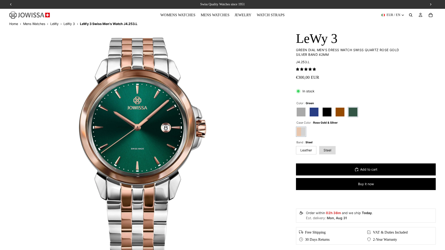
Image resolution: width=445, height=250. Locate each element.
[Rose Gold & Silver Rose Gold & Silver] (301, 132)
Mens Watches (34, 24)
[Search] (411, 15)
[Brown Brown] (340, 112)
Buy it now (366, 184)
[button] (306, 69)
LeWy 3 (69, 24)
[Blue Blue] (314, 112)
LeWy (54, 24)
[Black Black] (327, 112)
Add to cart (368, 169)
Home (13, 24)
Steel (327, 150)
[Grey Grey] (301, 112)
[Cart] (431, 15)
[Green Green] (353, 112)
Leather (306, 150)
